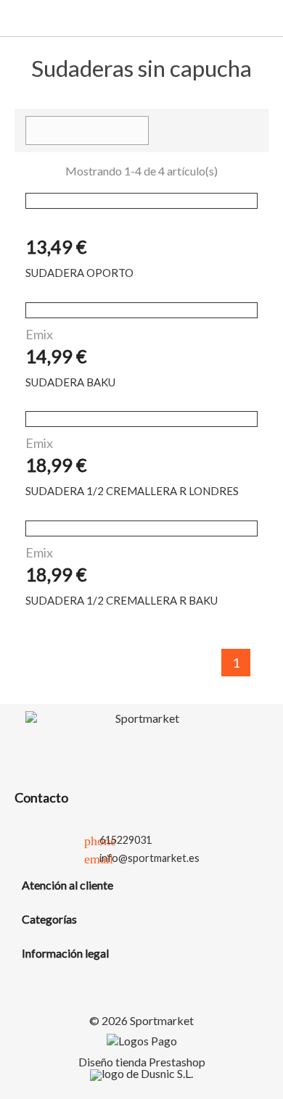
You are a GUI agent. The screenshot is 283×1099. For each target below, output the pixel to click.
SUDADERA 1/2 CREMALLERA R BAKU (121, 600)
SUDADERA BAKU (70, 382)
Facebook (90, 748)
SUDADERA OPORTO (79, 272)
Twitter (124, 748)
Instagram (193, 748)
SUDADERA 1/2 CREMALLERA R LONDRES (132, 490)
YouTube (158, 748)
